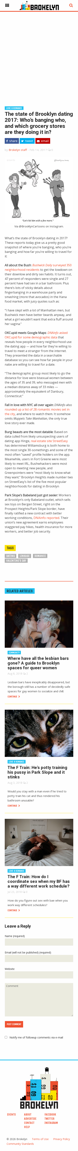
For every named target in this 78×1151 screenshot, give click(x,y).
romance (40, 556)
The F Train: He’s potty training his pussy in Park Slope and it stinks (37, 772)
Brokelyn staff (18, 150)
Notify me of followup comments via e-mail (36, 1037)
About (27, 1114)
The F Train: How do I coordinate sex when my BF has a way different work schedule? (39, 881)
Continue (13, 696)
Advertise (30, 1118)
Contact (29, 1123)
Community (14, 652)
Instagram (51, 1123)
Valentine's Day (16, 560)
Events (11, 1114)
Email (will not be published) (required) (28, 952)
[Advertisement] (39, 53)
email (44, 141)
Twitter (49, 1118)
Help (27, 1127)
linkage (25, 556)
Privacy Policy (61, 1139)
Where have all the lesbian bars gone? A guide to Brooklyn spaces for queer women (38, 663)
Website (10, 969)
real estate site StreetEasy (49, 441)
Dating (10, 556)
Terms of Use (40, 1139)
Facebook (50, 1114)
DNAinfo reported (46, 518)
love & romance (14, 108)
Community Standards (20, 1144)
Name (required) (15, 936)
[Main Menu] (7, 5)
